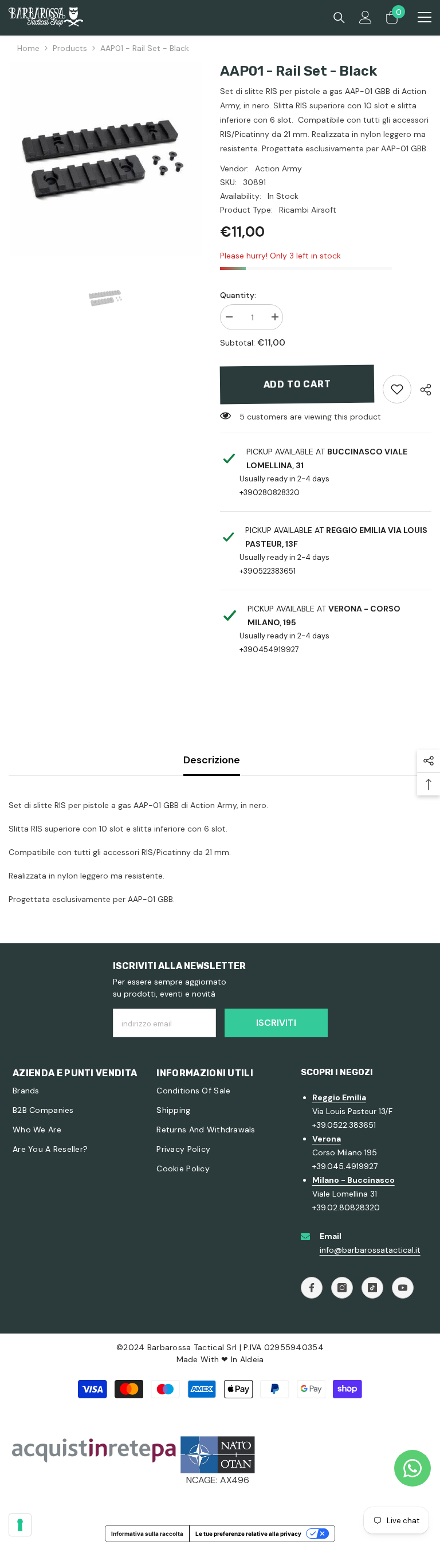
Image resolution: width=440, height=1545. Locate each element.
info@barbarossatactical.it (370, 1250)
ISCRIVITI (276, 1023)
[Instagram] (342, 1288)
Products (70, 48)
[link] (397, 389)
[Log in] (365, 17)
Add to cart (297, 384)
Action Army (278, 168)
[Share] (421, 389)
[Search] (339, 18)
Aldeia (252, 1359)
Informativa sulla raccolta (147, 1533)
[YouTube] (403, 1288)
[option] (106, 159)
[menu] (424, 17)
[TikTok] (372, 1288)
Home (28, 48)
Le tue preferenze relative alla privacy (248, 1533)
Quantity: (238, 295)
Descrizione (211, 760)
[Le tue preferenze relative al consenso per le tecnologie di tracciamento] (20, 1525)
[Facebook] (312, 1288)
